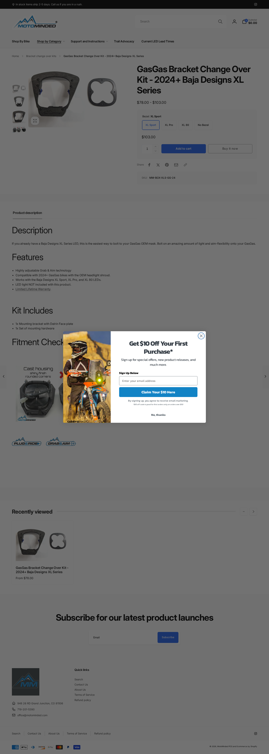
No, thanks (158, 415)
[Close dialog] (201, 336)
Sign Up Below (129, 373)
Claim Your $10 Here (158, 392)
